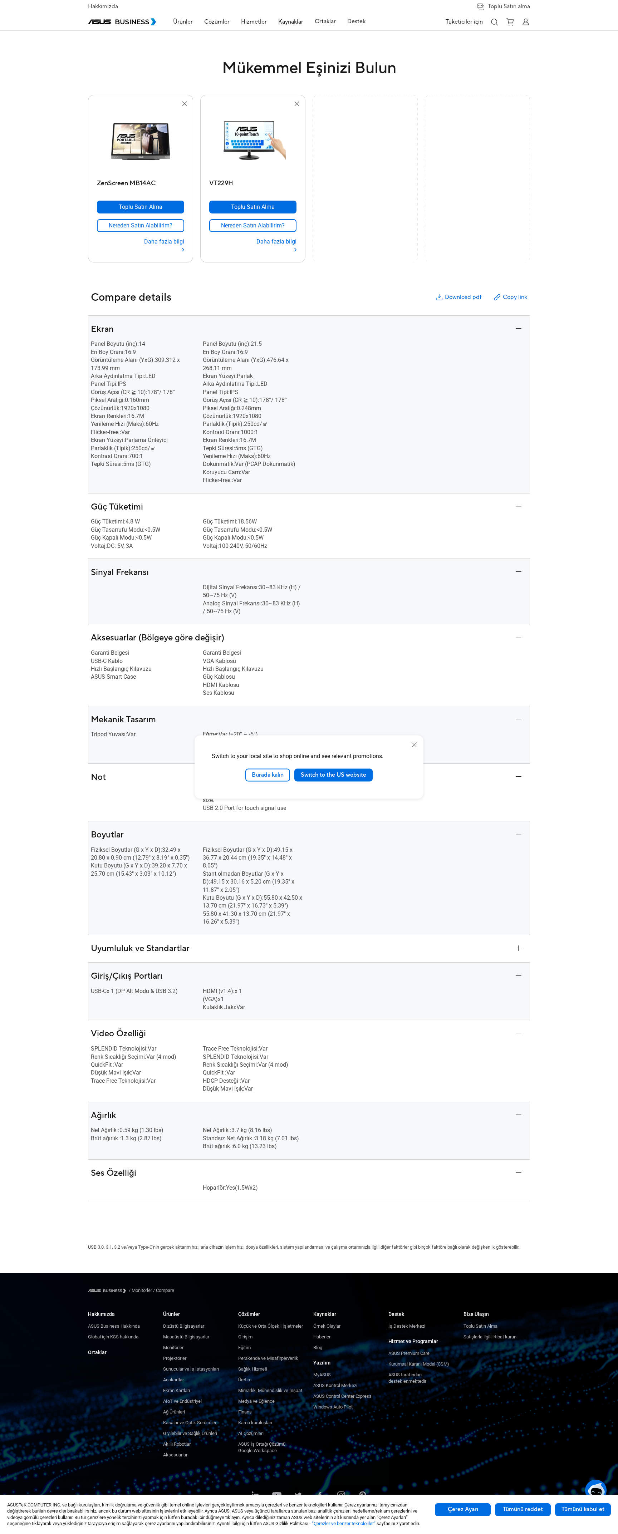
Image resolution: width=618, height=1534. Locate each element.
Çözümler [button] (217, 21)
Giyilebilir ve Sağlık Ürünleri (190, 1433)
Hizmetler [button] (254, 21)
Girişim (245, 1336)
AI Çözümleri (251, 1433)
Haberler (321, 1336)
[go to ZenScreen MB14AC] (140, 142)
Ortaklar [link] (325, 21)
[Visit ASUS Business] (108, 1291)
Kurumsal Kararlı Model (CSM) (418, 1364)
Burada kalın (268, 774)
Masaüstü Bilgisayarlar (186, 1336)
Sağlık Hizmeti (252, 1369)
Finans (245, 1412)
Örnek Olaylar (326, 1326)
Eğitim (244, 1347)
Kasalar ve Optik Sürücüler (189, 1422)
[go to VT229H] (253, 142)
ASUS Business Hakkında (114, 1326)
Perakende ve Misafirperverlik (268, 1358)
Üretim (244, 1379)
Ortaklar (97, 1352)
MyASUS (322, 1374)
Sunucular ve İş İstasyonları (191, 1369)
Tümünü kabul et (582, 1509)
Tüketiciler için (464, 21)
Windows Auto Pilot (333, 1407)
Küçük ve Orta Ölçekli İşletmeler (270, 1326)
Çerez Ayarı (463, 1509)
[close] (414, 745)
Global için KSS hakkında (113, 1336)
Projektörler (174, 1358)
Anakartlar (173, 1379)
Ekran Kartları (176, 1390)
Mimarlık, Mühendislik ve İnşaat (270, 1390)
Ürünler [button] (183, 21)
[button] (494, 21)
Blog (317, 1347)
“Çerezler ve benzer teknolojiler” (344, 1523)
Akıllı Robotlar (177, 1444)
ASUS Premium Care (409, 1353)
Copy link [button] (515, 297)
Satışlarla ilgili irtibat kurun (490, 1336)
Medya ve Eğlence (256, 1401)
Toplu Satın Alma (480, 1326)
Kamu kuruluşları (255, 1422)
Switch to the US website (333, 774)
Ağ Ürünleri (174, 1412)
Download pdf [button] (463, 297)
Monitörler (173, 1347)
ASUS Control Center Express (342, 1396)
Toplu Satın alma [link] (509, 6)
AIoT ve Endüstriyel (182, 1401)
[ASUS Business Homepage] (122, 21)
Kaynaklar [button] (290, 21)
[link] (140, 225)
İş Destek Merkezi (406, 1326)
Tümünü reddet (523, 1509)
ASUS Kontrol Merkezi (335, 1385)
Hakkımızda (103, 6)
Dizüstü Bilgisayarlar (183, 1326)
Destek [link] (356, 21)
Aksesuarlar (175, 1454)
